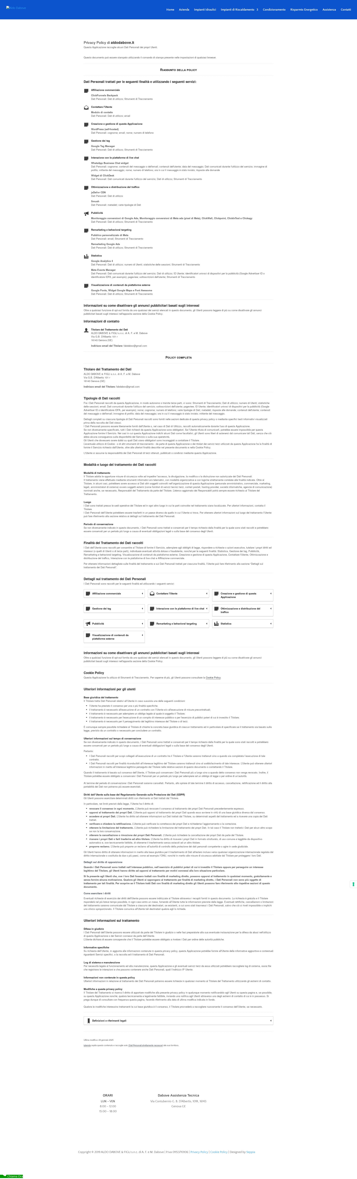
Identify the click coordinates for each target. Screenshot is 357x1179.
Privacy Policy (199, 1152)
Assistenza (329, 9)
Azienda (184, 9)
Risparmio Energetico (304, 9)
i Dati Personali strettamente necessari (145, 1045)
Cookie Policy (213, 677)
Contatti (346, 9)
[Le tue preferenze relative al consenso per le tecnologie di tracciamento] (353, 884)
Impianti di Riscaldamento (237, 9)
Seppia (250, 1152)
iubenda (87, 1045)
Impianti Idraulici (205, 9)
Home (170, 9)
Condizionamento (274, 9)
